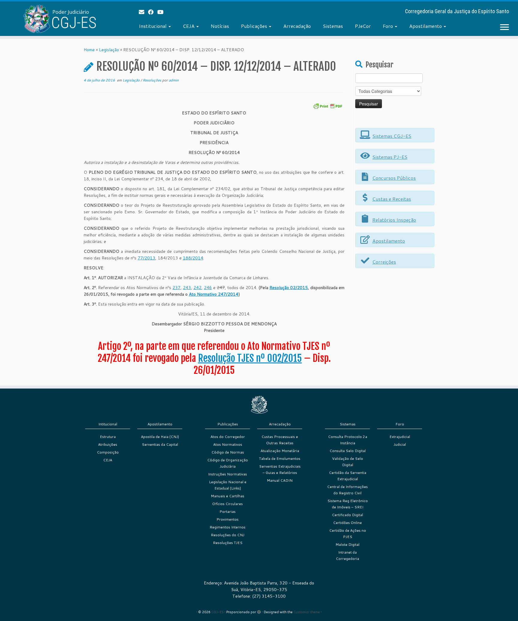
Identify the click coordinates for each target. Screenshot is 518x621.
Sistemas (333, 25)
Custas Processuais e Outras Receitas (279, 439)
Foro (388, 25)
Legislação (109, 50)
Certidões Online (347, 522)
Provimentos (227, 519)
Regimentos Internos (228, 527)
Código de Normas (227, 452)
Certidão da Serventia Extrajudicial (347, 475)
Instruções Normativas (227, 474)
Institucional (153, 25)
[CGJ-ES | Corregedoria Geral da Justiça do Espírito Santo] (60, 18)
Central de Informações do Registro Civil (347, 489)
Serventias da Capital (160, 444)
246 (208, 288)
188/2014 (193, 258)
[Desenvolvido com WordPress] (259, 611)
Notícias (220, 25)
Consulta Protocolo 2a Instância (347, 439)
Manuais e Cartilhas (227, 495)
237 (176, 288)
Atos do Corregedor (227, 436)
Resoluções (152, 80)
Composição (108, 452)
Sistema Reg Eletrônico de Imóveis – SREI (347, 504)
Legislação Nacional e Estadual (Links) (227, 485)
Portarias (227, 511)
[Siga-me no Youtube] (162, 12)
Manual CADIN (280, 480)
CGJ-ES (217, 612)
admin (174, 80)
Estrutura (108, 436)
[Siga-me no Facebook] (152, 12)
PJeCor (363, 25)
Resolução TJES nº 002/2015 (250, 358)
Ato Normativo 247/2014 (213, 294)
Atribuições (107, 444)
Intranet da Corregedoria (347, 555)
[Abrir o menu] (504, 27)
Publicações (254, 25)
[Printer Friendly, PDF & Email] (327, 105)
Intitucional (107, 424)
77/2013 (146, 258)
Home (89, 50)
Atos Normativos (227, 444)
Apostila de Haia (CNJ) (160, 436)
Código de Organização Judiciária (227, 463)
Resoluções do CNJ (227, 534)
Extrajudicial (399, 436)
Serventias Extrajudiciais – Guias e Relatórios (280, 469)
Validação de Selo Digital (347, 461)
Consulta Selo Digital (347, 450)
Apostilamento (426, 25)
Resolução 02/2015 (288, 288)
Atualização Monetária (279, 450)
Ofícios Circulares (227, 503)
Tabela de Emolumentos (279, 458)
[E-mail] (143, 12)
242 (197, 288)
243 (187, 288)
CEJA (189, 25)
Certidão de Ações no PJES (347, 533)
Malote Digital (347, 544)
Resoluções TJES (228, 542)
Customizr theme (306, 612)
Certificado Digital (347, 514)
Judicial (400, 444)
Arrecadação (297, 25)
